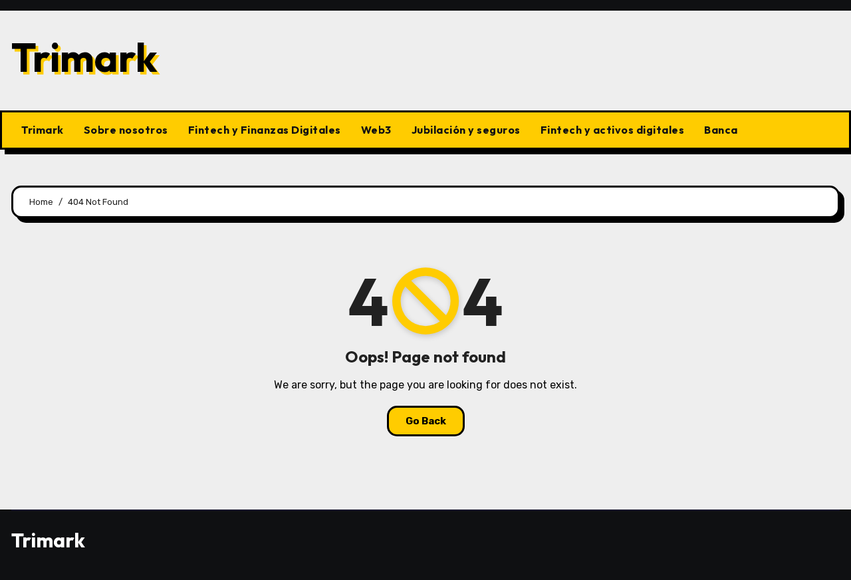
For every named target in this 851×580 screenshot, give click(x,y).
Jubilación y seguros (466, 129)
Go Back (426, 421)
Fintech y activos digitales (613, 129)
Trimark (84, 57)
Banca (721, 129)
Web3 (376, 129)
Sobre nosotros (126, 129)
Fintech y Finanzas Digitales (264, 129)
